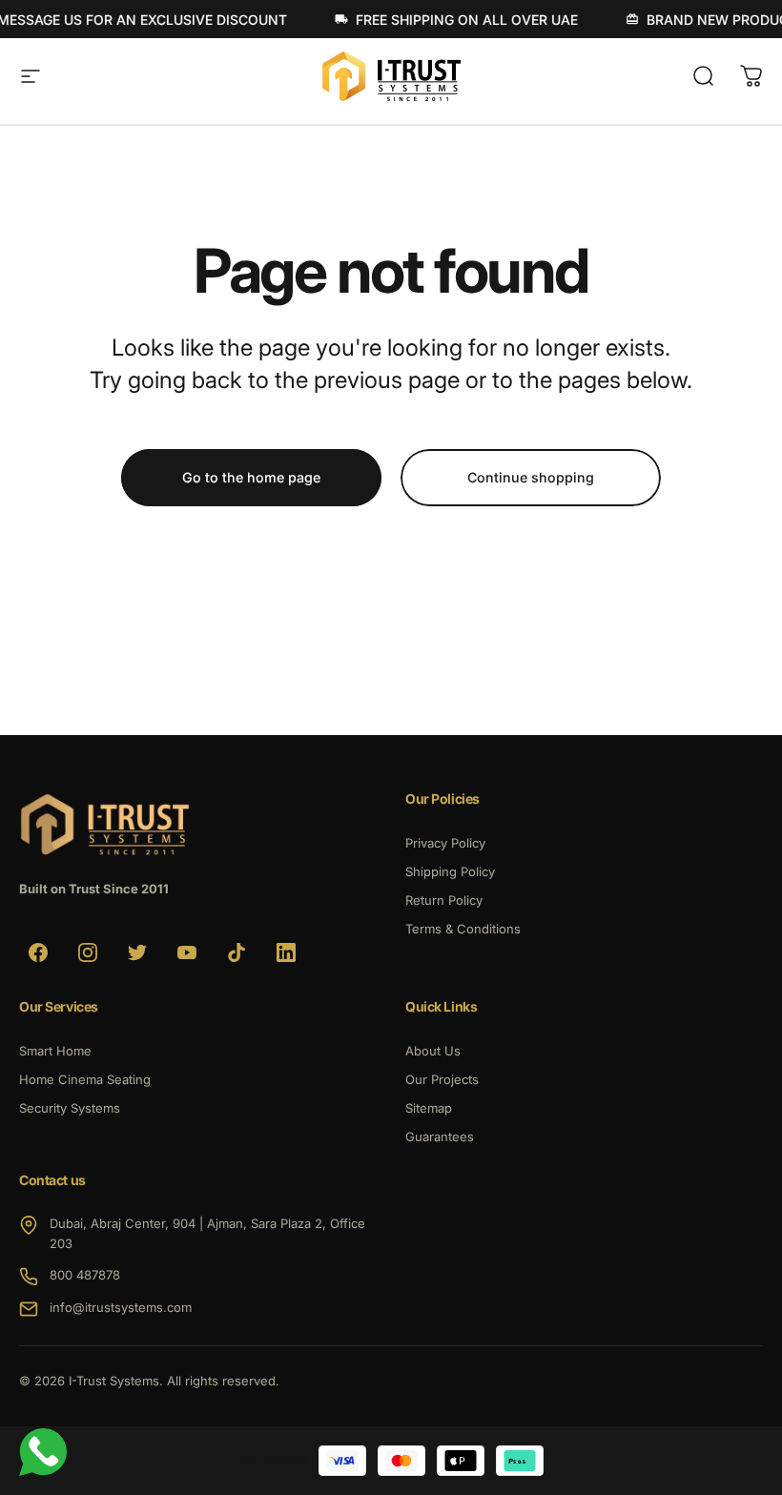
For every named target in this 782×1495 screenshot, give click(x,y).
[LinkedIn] (286, 952)
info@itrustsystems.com (121, 1307)
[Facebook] (38, 952)
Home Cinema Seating (85, 1079)
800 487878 (85, 1274)
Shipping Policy (450, 871)
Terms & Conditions (463, 928)
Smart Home (55, 1050)
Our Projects (442, 1079)
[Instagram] (88, 952)
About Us (433, 1050)
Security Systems (69, 1108)
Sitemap (428, 1108)
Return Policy (444, 900)
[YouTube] (187, 952)
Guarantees (439, 1136)
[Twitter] (137, 952)
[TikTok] (236, 952)
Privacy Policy (445, 842)
